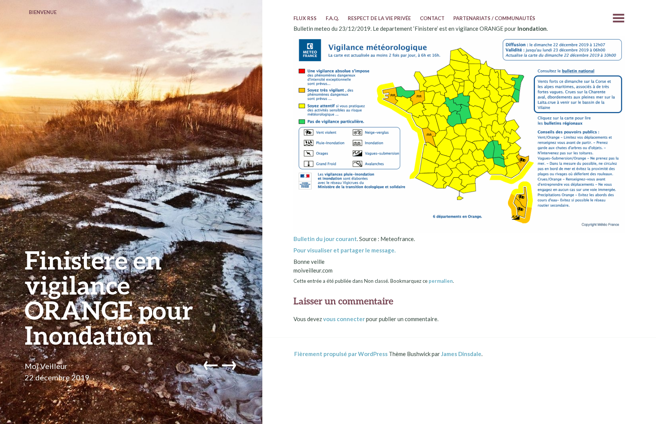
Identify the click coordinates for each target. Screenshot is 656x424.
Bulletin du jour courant (325, 238)
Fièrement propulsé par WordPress (341, 353)
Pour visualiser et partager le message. (344, 250)
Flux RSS (305, 18)
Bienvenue (43, 12)
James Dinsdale (461, 353)
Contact (432, 18)
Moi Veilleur (46, 365)
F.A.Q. (332, 18)
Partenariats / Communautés (494, 18)
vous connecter (344, 318)
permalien (441, 281)
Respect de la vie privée (379, 18)
